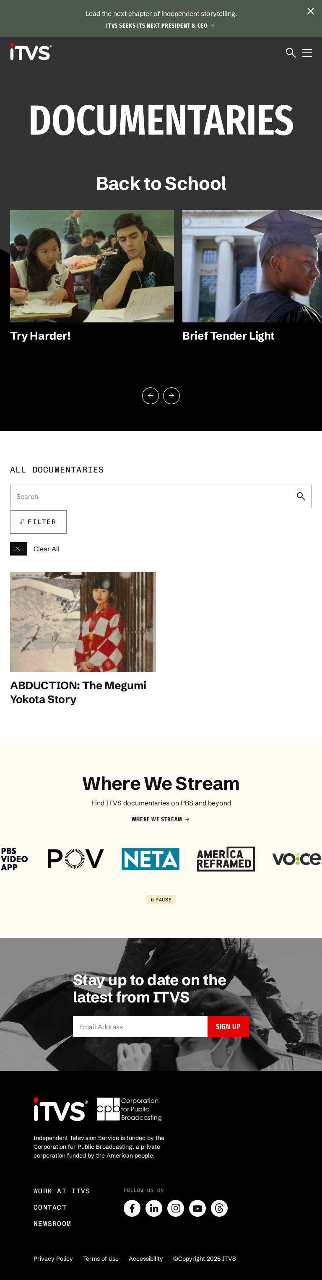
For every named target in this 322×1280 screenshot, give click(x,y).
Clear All (47, 549)
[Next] (171, 395)
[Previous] (150, 395)
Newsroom (52, 1224)
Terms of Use (101, 1258)
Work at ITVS (62, 1191)
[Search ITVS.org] (291, 53)
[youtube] (197, 1208)
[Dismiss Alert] (310, 11)
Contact (50, 1207)
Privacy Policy (53, 1258)
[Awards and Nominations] (18, 549)
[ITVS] (31, 51)
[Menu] (307, 53)
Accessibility (146, 1258)
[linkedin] (153, 1208)
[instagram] (175, 1208)
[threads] (219, 1208)
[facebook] (132, 1208)
